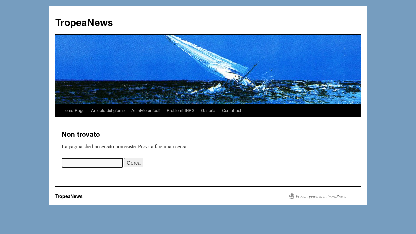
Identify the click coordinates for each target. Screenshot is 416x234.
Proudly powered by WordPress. (321, 196)
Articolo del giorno (108, 110)
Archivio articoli (145, 110)
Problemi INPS (181, 110)
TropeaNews (84, 22)
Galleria (208, 110)
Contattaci (231, 110)
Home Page (73, 110)
